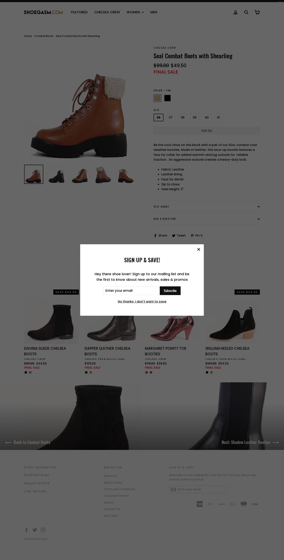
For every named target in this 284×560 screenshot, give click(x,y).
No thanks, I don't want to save (142, 301)
